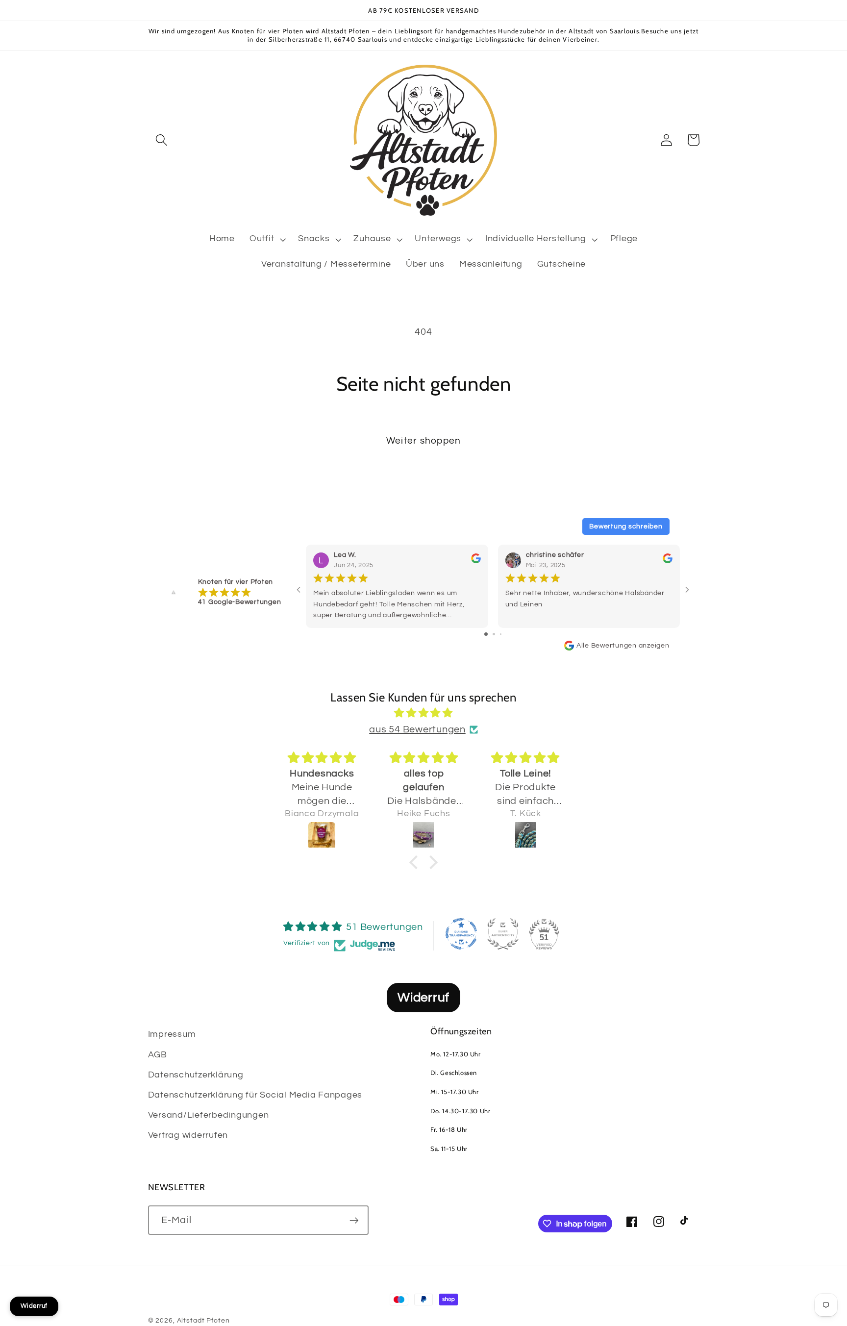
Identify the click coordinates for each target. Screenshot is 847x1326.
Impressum (172, 1034)
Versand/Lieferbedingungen (208, 1115)
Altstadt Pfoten (203, 1320)
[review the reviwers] (475, 561)
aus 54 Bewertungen (417, 729)
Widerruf (423, 997)
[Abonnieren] (354, 1220)
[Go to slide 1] (486, 634)
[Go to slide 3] (500, 634)
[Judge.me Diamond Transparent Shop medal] (461, 934)
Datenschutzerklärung (196, 1075)
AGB (157, 1055)
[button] (161, 139)
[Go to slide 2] (494, 634)
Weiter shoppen (423, 441)
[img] (423, 713)
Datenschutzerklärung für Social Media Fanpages (255, 1095)
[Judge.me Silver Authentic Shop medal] (503, 934)
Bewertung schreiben (625, 526)
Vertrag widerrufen (188, 1135)
